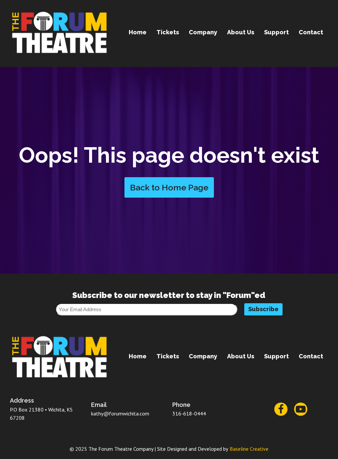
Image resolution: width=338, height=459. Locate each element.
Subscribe (263, 309)
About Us (240, 32)
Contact (311, 32)
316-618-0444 (189, 413)
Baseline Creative (249, 448)
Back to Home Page (169, 187)
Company (203, 32)
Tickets (167, 32)
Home (138, 32)
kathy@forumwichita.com (120, 413)
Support (276, 32)
